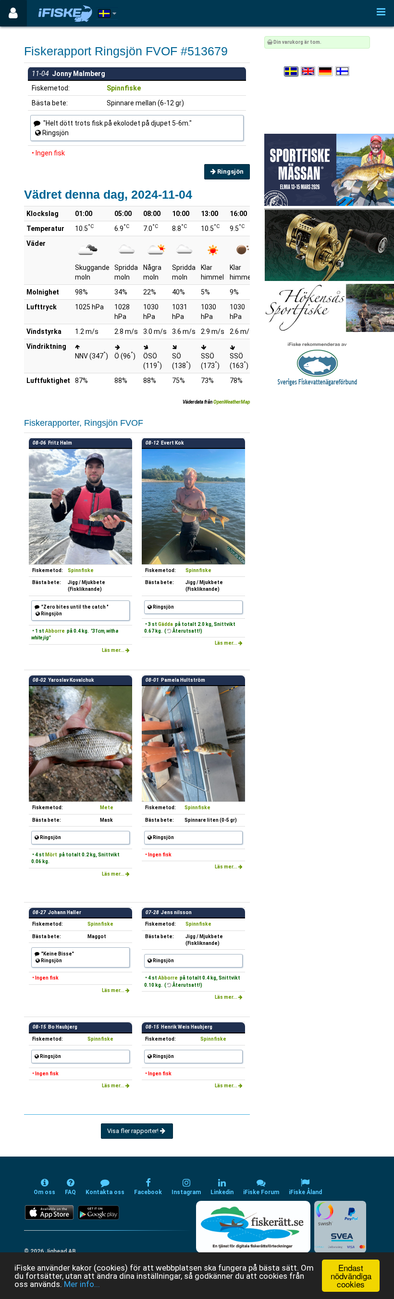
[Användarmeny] (13, 13)
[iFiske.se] (65, 13)
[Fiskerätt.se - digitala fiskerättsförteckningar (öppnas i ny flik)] (253, 1227)
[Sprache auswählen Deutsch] (325, 71)
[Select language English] (308, 71)
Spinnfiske (124, 88)
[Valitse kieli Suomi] (343, 71)
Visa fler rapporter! (133, 1130)
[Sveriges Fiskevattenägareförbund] (317, 363)
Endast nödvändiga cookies (351, 1275)
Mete (106, 807)
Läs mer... (113, 650)
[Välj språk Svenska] (291, 71)
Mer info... (82, 1284)
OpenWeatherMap (231, 402)
